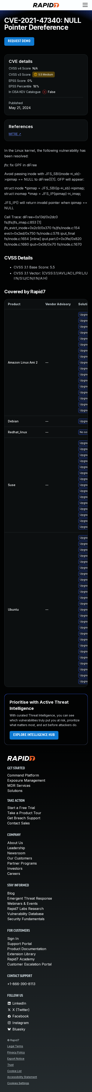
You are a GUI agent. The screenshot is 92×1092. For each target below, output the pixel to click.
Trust (10, 1064)
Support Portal (19, 944)
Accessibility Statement (22, 1077)
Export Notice (15, 1058)
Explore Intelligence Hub (34, 735)
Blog (11, 893)
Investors (14, 868)
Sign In (13, 938)
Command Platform (23, 775)
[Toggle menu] (85, 5)
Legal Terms (15, 1046)
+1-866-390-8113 (21, 984)
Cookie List (14, 1071)
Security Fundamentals (26, 919)
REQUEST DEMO (19, 41)
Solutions (14, 790)
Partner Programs (22, 863)
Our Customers (19, 858)
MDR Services (18, 785)
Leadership (16, 848)
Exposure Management (26, 780)
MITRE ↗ (15, 134)
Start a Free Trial (21, 808)
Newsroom (16, 853)
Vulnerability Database (25, 914)
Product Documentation (26, 949)
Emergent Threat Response (29, 898)
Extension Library (21, 954)
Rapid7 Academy (21, 959)
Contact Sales (18, 823)
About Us (15, 843)
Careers (13, 873)
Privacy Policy (16, 1052)
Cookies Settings (18, 1083)
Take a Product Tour (24, 813)
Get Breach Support (23, 818)
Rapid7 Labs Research (25, 908)
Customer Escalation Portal (29, 964)
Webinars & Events (22, 903)
